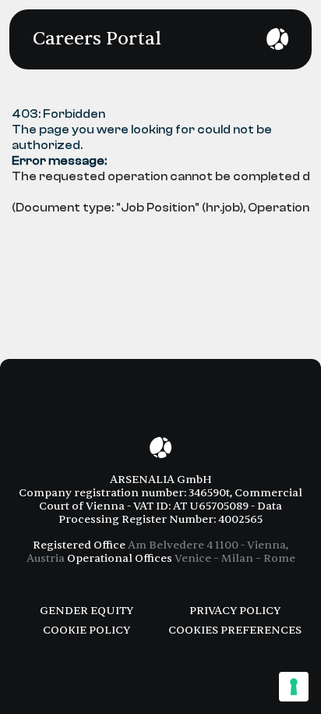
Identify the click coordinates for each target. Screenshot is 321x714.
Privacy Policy (234, 610)
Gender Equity (86, 610)
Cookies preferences (235, 630)
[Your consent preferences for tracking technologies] (294, 687)
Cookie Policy (86, 630)
